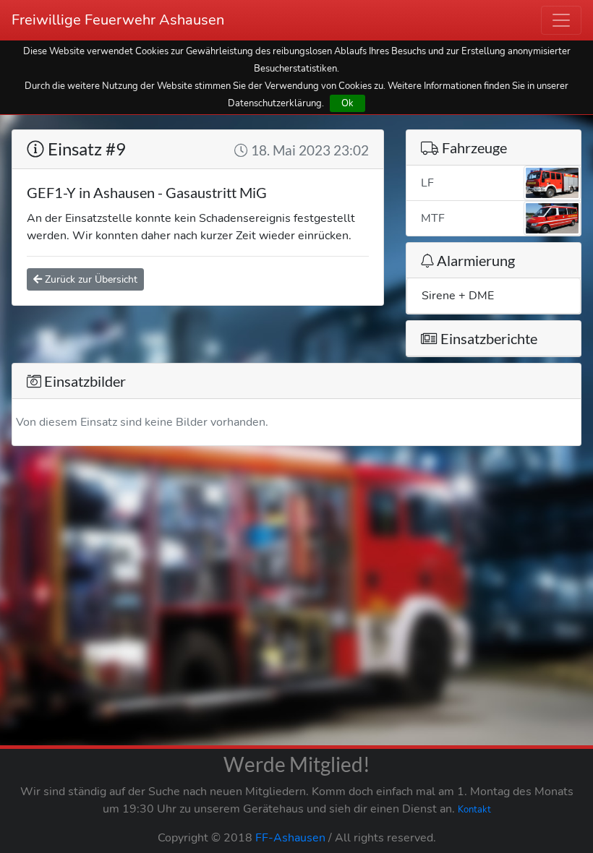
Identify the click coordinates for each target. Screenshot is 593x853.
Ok (347, 103)
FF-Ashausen (290, 838)
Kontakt (474, 809)
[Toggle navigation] (561, 20)
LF (427, 183)
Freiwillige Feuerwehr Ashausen (118, 20)
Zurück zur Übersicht (89, 279)
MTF (433, 218)
